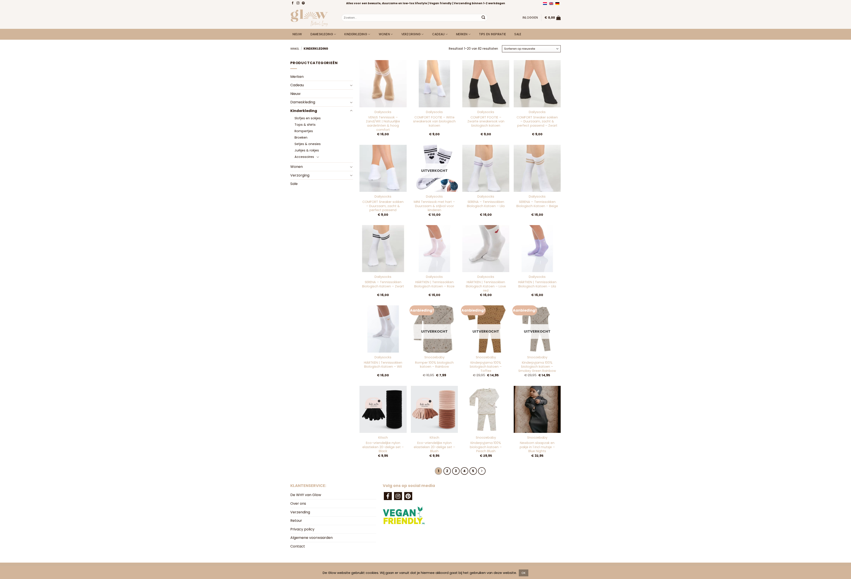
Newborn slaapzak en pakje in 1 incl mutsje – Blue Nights (537, 447)
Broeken (301, 137)
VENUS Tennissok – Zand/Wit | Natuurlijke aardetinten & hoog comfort (383, 123)
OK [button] (523, 573)
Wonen (384, 34)
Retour (296, 520)
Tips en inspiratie (492, 34)
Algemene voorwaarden (311, 537)
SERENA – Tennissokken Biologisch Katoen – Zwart (383, 284)
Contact (297, 546)
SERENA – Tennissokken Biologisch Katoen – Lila (486, 204)
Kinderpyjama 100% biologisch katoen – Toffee (486, 367)
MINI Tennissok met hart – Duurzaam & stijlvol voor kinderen (434, 206)
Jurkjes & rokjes (307, 150)
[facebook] (388, 496)
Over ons (298, 503)
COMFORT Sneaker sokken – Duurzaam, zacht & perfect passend (383, 206)
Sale (517, 34)
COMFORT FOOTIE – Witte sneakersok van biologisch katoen (434, 121)
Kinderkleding (355, 34)
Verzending (300, 512)
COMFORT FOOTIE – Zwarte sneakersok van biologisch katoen (485, 121)
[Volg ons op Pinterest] (304, 3)
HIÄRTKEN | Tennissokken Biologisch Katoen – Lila (537, 284)
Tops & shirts (305, 124)
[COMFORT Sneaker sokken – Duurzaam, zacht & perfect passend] (382, 168)
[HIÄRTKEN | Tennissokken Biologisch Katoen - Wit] (382, 328)
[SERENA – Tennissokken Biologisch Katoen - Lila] (485, 168)
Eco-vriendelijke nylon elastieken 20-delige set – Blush (434, 447)
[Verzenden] (483, 18)
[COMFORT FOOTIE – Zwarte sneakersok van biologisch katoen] (485, 83)
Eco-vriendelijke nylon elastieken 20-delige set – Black (383, 447)
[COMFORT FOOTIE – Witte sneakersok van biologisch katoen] (434, 83)
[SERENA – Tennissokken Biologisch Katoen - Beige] (537, 168)
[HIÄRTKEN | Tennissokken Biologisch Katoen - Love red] (485, 248)
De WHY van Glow (305, 494)
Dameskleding (321, 34)
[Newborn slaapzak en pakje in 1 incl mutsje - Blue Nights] (537, 409)
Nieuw (297, 34)
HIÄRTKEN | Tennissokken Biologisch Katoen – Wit (383, 365)
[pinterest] (408, 496)
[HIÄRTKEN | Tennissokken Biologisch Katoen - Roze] (434, 248)
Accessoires (304, 157)
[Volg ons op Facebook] (293, 3)
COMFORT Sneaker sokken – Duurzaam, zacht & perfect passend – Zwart (537, 121)
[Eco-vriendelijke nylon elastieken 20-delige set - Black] (382, 409)
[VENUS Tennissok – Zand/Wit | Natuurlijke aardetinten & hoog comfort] (382, 83)
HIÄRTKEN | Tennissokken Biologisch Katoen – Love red (486, 286)
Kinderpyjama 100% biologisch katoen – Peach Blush (486, 447)
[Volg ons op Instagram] (298, 3)
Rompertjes (304, 131)
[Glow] (312, 18)
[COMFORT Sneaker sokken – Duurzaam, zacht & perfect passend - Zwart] (537, 83)
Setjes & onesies (308, 144)
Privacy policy (302, 529)
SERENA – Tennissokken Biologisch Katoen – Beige (537, 204)
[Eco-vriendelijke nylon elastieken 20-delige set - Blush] (434, 409)
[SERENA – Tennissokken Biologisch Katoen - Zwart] (382, 248)
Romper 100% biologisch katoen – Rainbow (434, 365)
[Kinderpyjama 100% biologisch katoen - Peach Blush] (485, 409)
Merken (462, 34)
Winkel (294, 49)
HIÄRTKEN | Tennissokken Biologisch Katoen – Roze (434, 284)
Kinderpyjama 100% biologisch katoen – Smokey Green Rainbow (537, 367)
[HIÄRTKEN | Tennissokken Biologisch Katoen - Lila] (537, 248)
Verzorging (411, 34)
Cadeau (438, 34)
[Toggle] (351, 85)
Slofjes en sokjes (308, 118)
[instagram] (398, 496)
